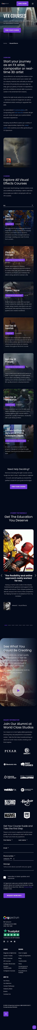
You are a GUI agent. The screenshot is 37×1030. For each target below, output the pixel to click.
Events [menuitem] (5, 991)
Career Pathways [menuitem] (8, 986)
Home (5, 43)
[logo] (11, 917)
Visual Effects (13, 43)
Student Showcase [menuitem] (9, 964)
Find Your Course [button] (18, 487)
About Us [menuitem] (5, 977)
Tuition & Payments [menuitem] (24, 956)
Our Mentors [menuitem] (7, 983)
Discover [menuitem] (20, 949)
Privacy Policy (28, 887)
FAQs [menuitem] (20, 964)
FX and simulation (19, 110)
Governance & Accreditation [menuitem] (23, 967)
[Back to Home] (5, 3)
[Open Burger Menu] (32, 3)
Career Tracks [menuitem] (7, 956)
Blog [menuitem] (19, 958)
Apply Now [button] (22, 4)
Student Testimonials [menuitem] (7, 967)
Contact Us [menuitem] (7, 994)
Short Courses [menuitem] (7, 958)
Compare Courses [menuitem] (9, 971)
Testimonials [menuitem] (22, 961)
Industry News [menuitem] (7, 989)
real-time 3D (19, 112)
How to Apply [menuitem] (22, 953)
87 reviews (16, 938)
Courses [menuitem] (5, 949)
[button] (1, 575)
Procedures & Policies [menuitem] (22, 971)
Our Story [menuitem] (6, 981)
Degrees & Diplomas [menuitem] (9, 953)
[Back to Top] (5, 1014)
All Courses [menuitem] (7, 961)
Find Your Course (12, 30)
